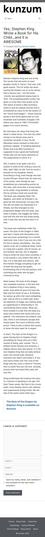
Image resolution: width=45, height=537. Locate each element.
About (35, 529)
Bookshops (14, 525)
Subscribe (32, 521)
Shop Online (26, 529)
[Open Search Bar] (39, 18)
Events (11, 521)
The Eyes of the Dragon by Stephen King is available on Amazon (22, 405)
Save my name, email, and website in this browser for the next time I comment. (23, 483)
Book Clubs (21, 521)
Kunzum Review (28, 525)
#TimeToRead (12, 529)
